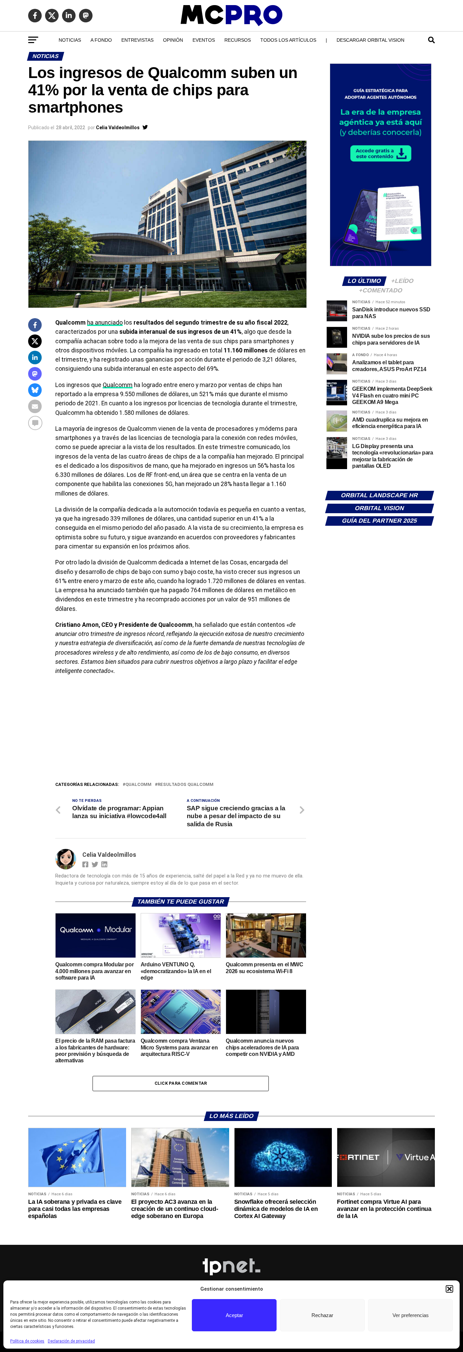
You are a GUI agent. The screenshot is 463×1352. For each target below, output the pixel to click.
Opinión (173, 40)
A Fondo (101, 40)
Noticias (70, 40)
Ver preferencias (410, 1315)
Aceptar (234, 1315)
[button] (449, 1289)
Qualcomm (118, 385)
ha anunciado (105, 322)
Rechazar (322, 1315)
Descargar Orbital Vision (370, 40)
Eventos (204, 40)
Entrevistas (137, 40)
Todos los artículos (288, 40)
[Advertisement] (180, 729)
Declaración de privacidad (71, 1341)
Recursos (237, 40)
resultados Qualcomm (186, 785)
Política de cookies (27, 1341)
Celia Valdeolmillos (118, 127)
